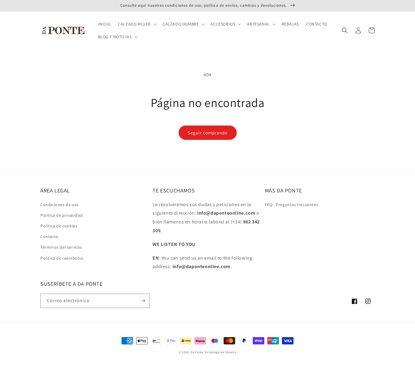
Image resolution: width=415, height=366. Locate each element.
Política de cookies (58, 226)
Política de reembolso (62, 258)
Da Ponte (197, 352)
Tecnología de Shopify (220, 352)
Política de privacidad (61, 215)
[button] (136, 24)
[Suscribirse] (142, 301)
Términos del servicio (61, 247)
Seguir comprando (208, 133)
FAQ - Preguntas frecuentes (291, 204)
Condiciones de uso (59, 204)
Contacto (49, 236)
